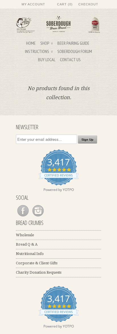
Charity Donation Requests (38, 272)
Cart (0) (65, 4)
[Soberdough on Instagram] (38, 216)
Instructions (39, 51)
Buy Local (46, 59)
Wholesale (25, 235)
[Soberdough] (58, 25)
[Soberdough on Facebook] (23, 216)
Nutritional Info (30, 254)
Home (31, 43)
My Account (33, 4)
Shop (46, 43)
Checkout (88, 4)
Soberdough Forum (74, 51)
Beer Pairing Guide (73, 43)
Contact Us (70, 59)
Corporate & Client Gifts (36, 263)
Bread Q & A (26, 244)
